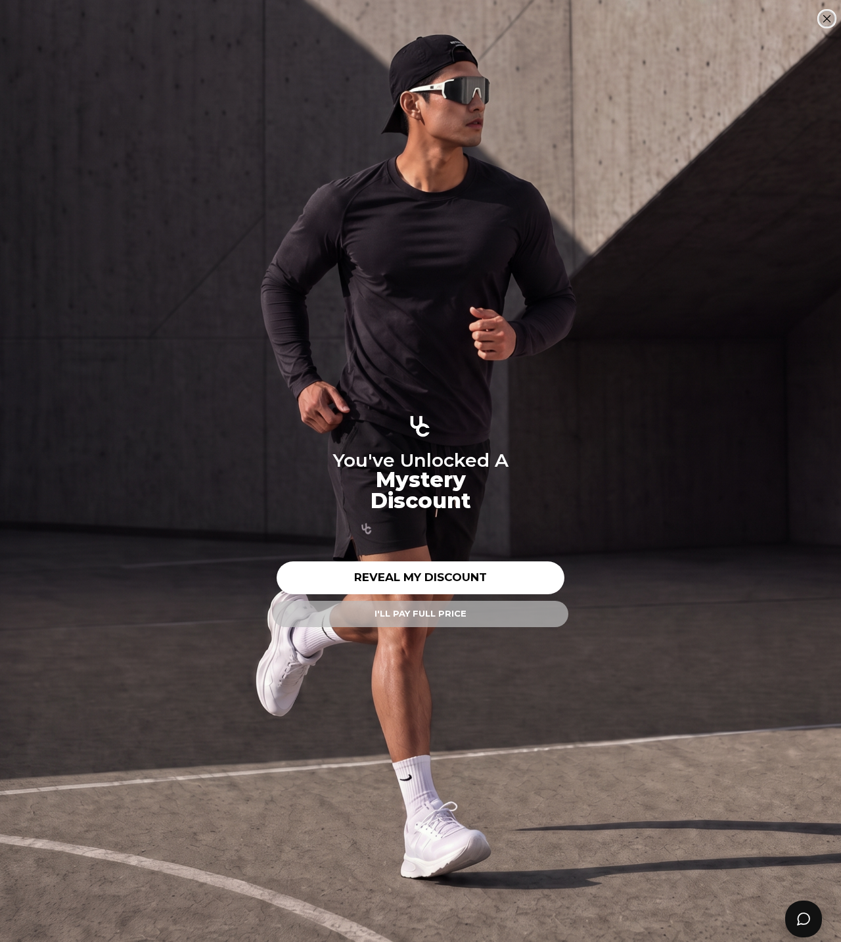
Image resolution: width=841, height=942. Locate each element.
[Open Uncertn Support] (803, 919)
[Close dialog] (827, 19)
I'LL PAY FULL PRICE (420, 613)
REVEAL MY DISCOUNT (420, 577)
